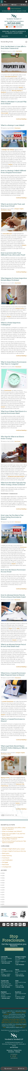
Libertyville (4, 957)
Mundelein (16, 1022)
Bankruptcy (5, 853)
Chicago (3, 969)
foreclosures (7, 390)
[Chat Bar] (14, 1068)
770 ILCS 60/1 (4, 113)
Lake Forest (19, 1021)
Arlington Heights (20, 957)
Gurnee (11, 1019)
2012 (2, 902)
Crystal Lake (5, 981)
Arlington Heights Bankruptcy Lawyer (13, 849)
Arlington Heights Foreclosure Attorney (14, 851)
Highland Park (6, 1021)
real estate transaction (11, 76)
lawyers (21, 87)
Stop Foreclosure (16, 8)
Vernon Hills (19, 1026)
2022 (2, 882)
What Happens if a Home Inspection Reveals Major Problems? (13, 838)
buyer (10, 628)
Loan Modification (7, 860)
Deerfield (22, 1019)
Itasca (17, 969)
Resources (9, 1050)
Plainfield (6, 1014)
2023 (2, 880)
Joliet (17, 981)
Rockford (18, 992)
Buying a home (5, 777)
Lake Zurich (23, 1022)
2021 (2, 885)
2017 (2, 892)
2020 (3, 887)
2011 (2, 904)
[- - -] (1, 1)
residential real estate (14, 476)
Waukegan (6, 1019)
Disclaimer (11, 1052)
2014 (2, 897)
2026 (2, 873)
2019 (2, 890)
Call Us (5, 4)
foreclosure (23, 547)
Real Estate (19, 51)
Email (14, 4)
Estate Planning (7, 855)
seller (18, 628)
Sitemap (17, 1052)
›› (16, 815)
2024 (3, 878)
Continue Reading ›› (21, 119)
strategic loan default (8, 149)
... (14, 815)
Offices (24, 4)
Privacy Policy (17, 1050)
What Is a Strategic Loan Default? (12, 831)
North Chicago (9, 1022)
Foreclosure (17, 128)
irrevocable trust (7, 233)
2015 (2, 894)
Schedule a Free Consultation (14, 949)
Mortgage (5, 862)
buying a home (19, 308)
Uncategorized (6, 867)
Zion (23, 1027)
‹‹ (1, 815)
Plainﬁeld (3, 992)
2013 (2, 899)
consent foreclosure (7, 701)
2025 (2, 875)
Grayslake (13, 1021)
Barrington (17, 1019)
